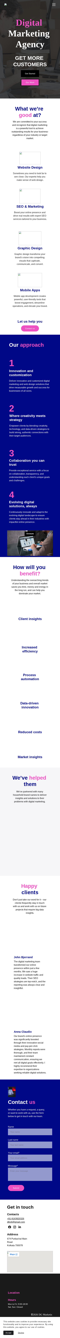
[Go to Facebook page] (9, 1227)
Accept (8, 1333)
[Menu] (54, 4)
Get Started (30, 73)
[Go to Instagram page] (14, 1227)
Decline (21, 1333)
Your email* (13, 1153)
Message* (13, 1166)
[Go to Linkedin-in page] (19, 1227)
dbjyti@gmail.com (16, 1222)
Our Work (30, 82)
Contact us (30, 328)
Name (11, 1127)
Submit (16, 1188)
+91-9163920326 (15, 1218)
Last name (13, 1140)
